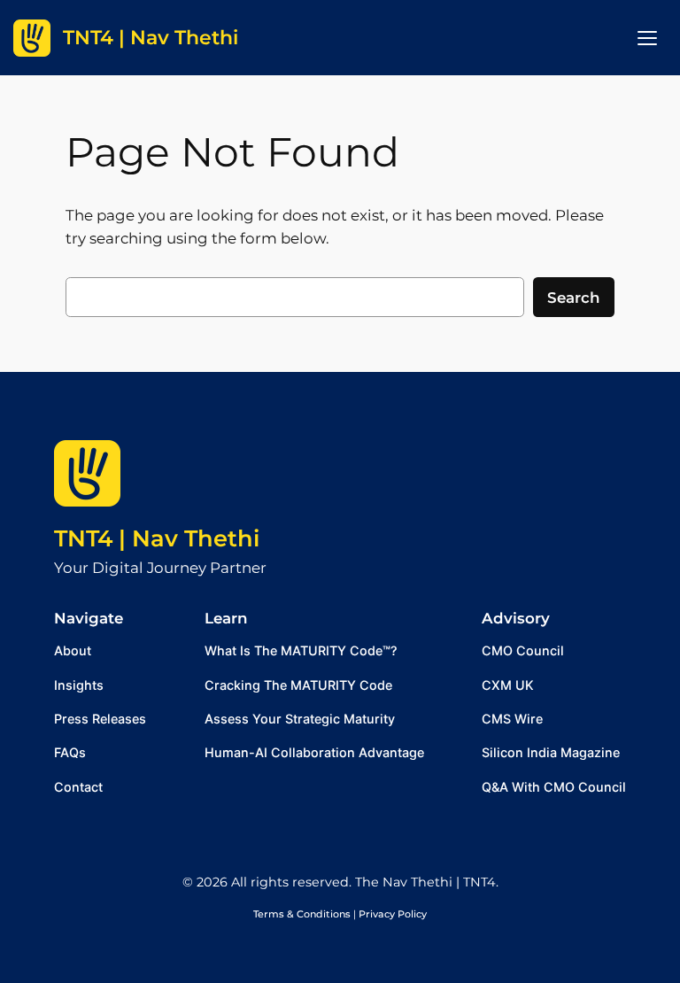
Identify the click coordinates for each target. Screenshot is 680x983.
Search (573, 297)
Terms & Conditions (302, 914)
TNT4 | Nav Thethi (156, 538)
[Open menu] (647, 38)
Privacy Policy (393, 914)
